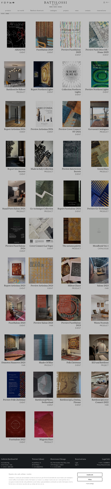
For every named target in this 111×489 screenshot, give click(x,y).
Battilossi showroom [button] (37, 11)
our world (20, 11)
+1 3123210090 (56, 467)
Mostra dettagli (90, 483)
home (2, 13)
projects (66, 11)
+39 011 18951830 (7, 467)
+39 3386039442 (38, 467)
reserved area (101, 11)
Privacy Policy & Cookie (103, 465)
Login (76, 463)
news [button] (76, 11)
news (7, 13)
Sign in (76, 465)
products (8, 11)
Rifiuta (89, 479)
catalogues (53, 11)
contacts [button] (87, 11)
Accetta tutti (90, 474)
